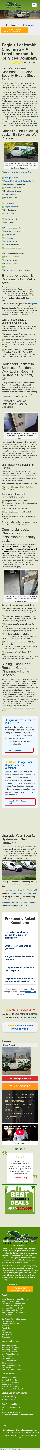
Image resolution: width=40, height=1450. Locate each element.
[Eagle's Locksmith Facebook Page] (9, 1425)
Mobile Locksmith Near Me (12, 1310)
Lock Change (7, 1356)
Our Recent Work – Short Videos (14, 1319)
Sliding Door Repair (10, 241)
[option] (20, 1061)
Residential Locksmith (10, 1347)
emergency (17, 1251)
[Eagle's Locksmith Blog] (28, 1425)
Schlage (27, 902)
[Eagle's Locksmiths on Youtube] (23, 1425)
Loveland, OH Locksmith (11, 1380)
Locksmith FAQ (7, 1332)
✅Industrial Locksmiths (10, 219)
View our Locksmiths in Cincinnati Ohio (17, 172)
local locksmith (18, 893)
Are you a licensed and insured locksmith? (20, 958)
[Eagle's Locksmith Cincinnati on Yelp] (37, 1425)
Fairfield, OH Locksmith (11, 1386)
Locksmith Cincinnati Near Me (13, 1308)
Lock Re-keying (8, 1367)
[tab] (18, 1182)
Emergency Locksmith (10, 1349)
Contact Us (6, 1337)
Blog (3, 1330)
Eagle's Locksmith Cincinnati (12, 1248)
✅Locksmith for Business (11, 231)
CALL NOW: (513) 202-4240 (20, 1078)
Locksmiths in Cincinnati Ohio (13, 1303)
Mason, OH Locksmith (10, 1378)
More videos (20, 1143)
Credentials (6, 1326)
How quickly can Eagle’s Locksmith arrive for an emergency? (16, 934)
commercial (6, 1251)
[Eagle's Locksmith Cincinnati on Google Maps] (32, 1425)
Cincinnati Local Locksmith (12, 1369)
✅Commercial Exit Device (11, 270)
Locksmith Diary (8, 1321)
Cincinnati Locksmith (20, 1245)
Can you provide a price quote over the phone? (19, 969)
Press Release (7, 1328)
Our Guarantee (9, 123)
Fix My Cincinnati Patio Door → (19, 750)
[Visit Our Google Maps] (15, 1396)
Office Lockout (7, 1363)
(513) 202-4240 (31, 123)
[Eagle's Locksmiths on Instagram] (19, 1425)
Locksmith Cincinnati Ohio (12, 1305)
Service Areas (6, 1041)
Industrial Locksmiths (10, 1352)
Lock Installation (8, 1358)
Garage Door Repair (11, 206)
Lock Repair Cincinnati (11, 177)
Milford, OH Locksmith (10, 1382)
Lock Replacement (9, 1361)
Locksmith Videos (8, 1317)
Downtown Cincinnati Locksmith (14, 1312)
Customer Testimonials (10, 1323)
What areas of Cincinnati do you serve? (18, 947)
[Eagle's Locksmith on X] (14, 1425)
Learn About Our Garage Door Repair (18, 802)
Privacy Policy (7, 1335)
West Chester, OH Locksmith (12, 1389)
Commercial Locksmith (10, 1345)
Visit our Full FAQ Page (26, 992)
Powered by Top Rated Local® (10, 1449)
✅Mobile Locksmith (9, 194)
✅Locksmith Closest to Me (11, 187)
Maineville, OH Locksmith (11, 1384)
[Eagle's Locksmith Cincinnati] (20, 1237)
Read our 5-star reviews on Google (20, 1027)
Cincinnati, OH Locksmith (11, 1301)
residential (32, 1248)
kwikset (34, 902)
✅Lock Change (7, 238)
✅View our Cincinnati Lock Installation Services (18, 181)
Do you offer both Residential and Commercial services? (19, 980)
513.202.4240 (26, 25)
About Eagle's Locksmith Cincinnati (15, 1299)
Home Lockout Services (11, 1365)
